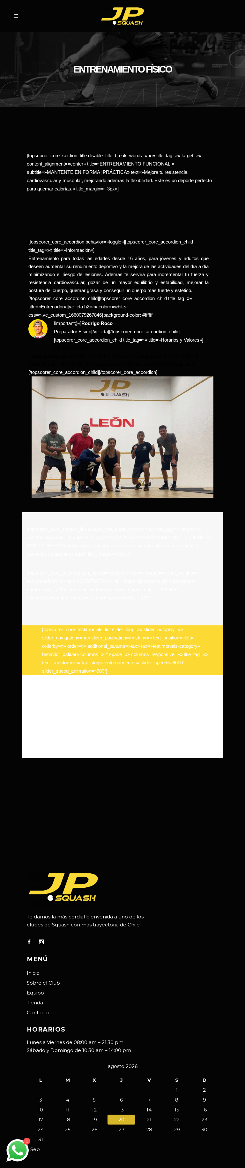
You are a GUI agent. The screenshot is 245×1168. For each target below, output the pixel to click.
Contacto (38, 1012)
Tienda (35, 1003)
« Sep (33, 1149)
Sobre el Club (43, 983)
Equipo (35, 993)
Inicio (33, 973)
